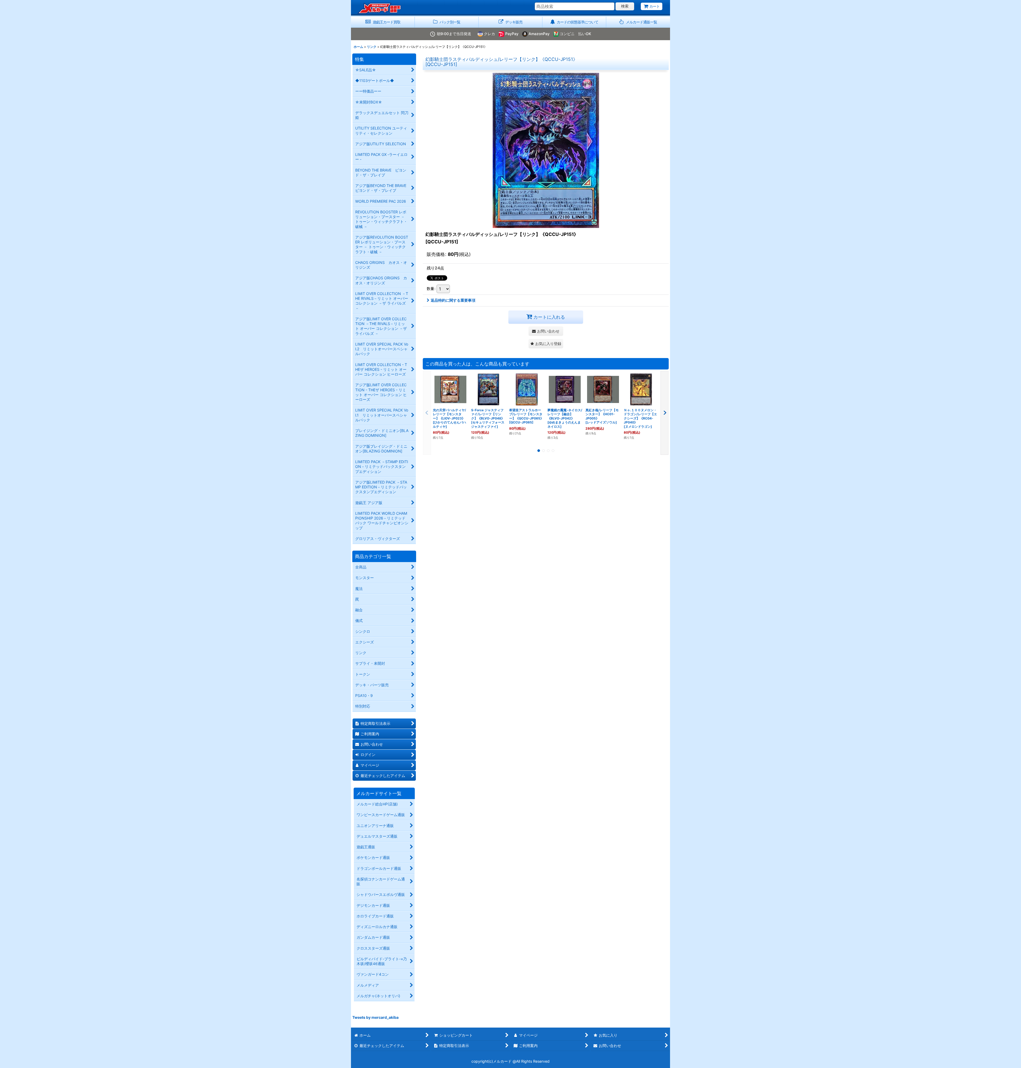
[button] (638, 22)
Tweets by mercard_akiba (375, 1017)
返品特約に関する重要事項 (453, 300)
